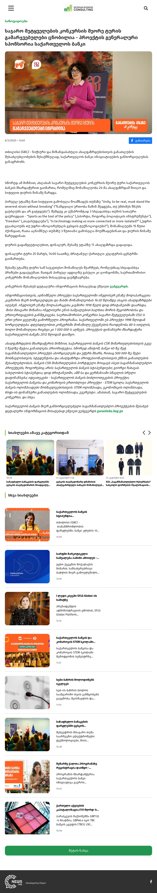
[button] (144, 432)
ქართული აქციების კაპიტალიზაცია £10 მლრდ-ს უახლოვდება (76, 808)
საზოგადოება (16, 21)
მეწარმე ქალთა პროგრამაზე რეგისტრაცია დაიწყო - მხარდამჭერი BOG (76, 766)
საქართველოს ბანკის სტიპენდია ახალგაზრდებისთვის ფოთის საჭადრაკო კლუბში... (77, 514)
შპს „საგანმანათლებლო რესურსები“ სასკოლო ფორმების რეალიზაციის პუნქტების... (126, 483)
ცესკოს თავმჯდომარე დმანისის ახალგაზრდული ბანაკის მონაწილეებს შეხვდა (78, 483)
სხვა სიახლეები (23, 495)
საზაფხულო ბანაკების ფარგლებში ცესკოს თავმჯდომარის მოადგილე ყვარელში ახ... (26, 483)
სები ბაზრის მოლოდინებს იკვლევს (75, 682)
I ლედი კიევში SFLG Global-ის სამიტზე (76, 598)
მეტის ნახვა (78, 850)
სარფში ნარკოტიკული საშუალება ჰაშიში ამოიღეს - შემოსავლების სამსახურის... (76, 556)
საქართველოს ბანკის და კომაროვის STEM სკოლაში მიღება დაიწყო (74, 640)
